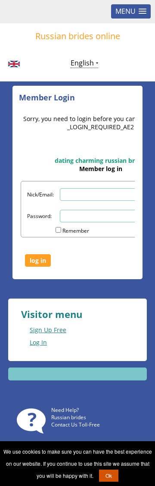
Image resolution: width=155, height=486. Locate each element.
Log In (38, 342)
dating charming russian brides (101, 160)
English (82, 63)
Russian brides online (77, 36)
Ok (108, 475)
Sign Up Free (48, 330)
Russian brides (68, 417)
